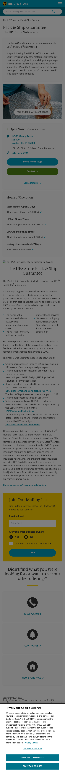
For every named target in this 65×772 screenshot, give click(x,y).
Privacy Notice (31, 743)
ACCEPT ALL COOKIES (32, 766)
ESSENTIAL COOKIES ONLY (33, 758)
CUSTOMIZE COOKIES (32, 749)
